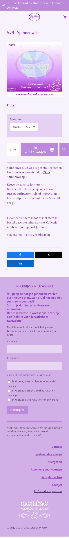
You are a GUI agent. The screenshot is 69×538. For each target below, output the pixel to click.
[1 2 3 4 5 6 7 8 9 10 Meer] (13, 149)
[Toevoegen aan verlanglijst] (64, 149)
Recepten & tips (51, 477)
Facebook (12, 330)
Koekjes (57, 485)
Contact (57, 446)
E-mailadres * (13, 357)
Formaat (15, 119)
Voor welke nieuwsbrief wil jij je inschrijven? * (29, 374)
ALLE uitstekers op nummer (48, 491)
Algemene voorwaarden (46, 469)
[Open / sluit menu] (4, 17)
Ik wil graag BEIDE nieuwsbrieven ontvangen (35, 399)
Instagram (45, 327)
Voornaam (12, 341)
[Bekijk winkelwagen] (65, 17)
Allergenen (55, 462)
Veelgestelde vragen (49, 454)
